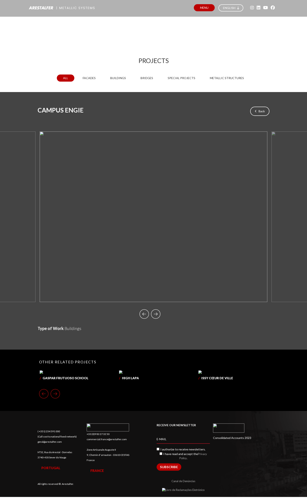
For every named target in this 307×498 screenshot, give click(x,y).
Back (261, 111)
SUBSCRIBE (169, 467)
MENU (204, 7)
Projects (153, 60)
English (229, 8)
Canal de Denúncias (183, 481)
